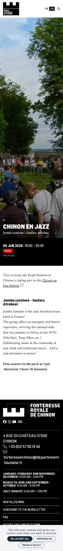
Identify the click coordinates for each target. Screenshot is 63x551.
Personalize (44, 538)
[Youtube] (14, 422)
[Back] (4, 220)
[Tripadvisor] (20, 422)
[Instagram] (9, 422)
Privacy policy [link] (31, 545)
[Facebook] (5, 422)
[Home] (11, 8)
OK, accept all (20, 538)
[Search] (58, 8)
